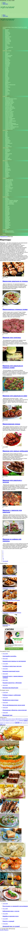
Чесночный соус (9, 187)
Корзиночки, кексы (9, 203)
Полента (7, 94)
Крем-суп (7, 34)
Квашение (7, 158)
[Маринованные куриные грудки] (11, 304)
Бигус (6, 57)
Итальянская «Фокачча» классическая (12, 612)
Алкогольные (8, 146)
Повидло (7, 151)
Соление (7, 154)
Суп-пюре (7, 43)
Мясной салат (8, 104)
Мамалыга (7, 82)
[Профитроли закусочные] (10, 586)
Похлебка (7, 39)
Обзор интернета (9, 230)
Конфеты (7, 166)
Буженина (7, 62)
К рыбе (7, 194)
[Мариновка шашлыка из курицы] (13, 276)
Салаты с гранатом (10, 127)
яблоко (4, 724)
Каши (6, 75)
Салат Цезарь (8, 122)
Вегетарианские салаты (11, 98)
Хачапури (7, 216)
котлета (26, 718)
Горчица (7, 189)
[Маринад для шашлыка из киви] (13, 390)
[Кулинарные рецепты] (7, 12)
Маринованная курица (11, 424)
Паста (6, 88)
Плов (6, 91)
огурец (18, 720)
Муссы (6, 171)
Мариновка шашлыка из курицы (15, 281)
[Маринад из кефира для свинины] (13, 534)
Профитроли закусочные (9, 588)
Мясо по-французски (10, 84)
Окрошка (7, 37)
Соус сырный (8, 182)
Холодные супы (9, 47)
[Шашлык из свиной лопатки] (9, 812)
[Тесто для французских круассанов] (10, 599)
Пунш (6, 131)
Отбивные (7, 87)
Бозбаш (7, 29)
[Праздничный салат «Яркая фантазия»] (12, 769)
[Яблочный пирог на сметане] (12, 740)
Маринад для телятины (12, 337)
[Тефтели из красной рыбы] (10, 900)
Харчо (6, 46)
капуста (20, 718)
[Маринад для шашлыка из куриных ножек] (13, 360)
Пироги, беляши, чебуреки (11, 200)
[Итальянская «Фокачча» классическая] (10, 611)
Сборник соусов (9, 179)
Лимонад (7, 141)
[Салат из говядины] (9, 827)
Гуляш (6, 67)
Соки (6, 144)
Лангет (6, 80)
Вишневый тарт (6, 625)
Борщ (6, 30)
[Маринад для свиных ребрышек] (12, 445)
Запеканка (7, 222)
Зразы (6, 72)
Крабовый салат (9, 103)
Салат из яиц (8, 110)
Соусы (4, 178)
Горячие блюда (7, 50)
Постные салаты (9, 113)
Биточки (7, 58)
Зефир (6, 164)
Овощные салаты (9, 111)
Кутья (6, 167)
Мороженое (8, 170)
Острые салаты (9, 112)
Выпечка (5, 196)
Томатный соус (9, 185)
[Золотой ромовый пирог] (12, 783)
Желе (6, 163)
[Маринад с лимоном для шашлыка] (12, 505)
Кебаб (6, 76)
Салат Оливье (8, 117)
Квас (6, 134)
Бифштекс (7, 60)
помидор (7, 722)
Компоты (7, 139)
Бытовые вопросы (9, 232)
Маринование (8, 153)
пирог (26, 720)
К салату (7, 195)
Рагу (6, 95)
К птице (7, 193)
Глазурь (7, 226)
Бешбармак (8, 56)
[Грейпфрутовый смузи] (10, 885)
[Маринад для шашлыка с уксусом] (13, 475)
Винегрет (7, 97)
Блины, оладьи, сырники (11, 201)
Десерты (5, 160)
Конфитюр (7, 150)
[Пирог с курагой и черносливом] (10, 842)
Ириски (7, 165)
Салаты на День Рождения (11, 124)
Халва (6, 177)
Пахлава (7, 212)
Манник (7, 221)
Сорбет (7, 174)
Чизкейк (7, 218)
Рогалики (7, 208)
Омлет (6, 85)
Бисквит (7, 211)
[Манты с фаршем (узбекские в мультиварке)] (12, 856)
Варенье (7, 149)
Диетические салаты (10, 108)
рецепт (13, 722)
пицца (4, 722)
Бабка (6, 54)
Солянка (7, 42)
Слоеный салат (9, 129)
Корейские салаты (9, 102)
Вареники (7, 63)
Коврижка (7, 227)
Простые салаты (9, 115)
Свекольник (8, 41)
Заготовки (5, 147)
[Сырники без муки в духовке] (12, 798)
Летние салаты (8, 109)
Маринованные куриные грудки (15, 309)
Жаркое (7, 70)
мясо (15, 720)
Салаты (5, 96)
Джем (6, 157)
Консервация (8, 159)
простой (10, 722)
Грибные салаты (9, 101)
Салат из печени (9, 116)
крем (1, 720)
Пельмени (7, 90)
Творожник (7, 225)
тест (27, 722)
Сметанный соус (9, 180)
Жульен (7, 71)
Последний (5, 561)
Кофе (6, 133)
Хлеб (6, 205)
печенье (21, 720)
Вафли (7, 198)
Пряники (7, 214)
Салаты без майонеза (10, 123)
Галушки (7, 64)
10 (3, 558)
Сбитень (7, 137)
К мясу (6, 192)
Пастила (7, 172)
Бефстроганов (8, 55)
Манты (6, 83)
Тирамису (7, 175)
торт (1, 724)
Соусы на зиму (8, 184)
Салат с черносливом (10, 120)
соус (21, 722)
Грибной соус (8, 191)
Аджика (7, 156)
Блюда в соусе (8, 188)
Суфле (7, 228)
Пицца (6, 215)
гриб (7, 718)
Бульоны (7, 32)
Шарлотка (7, 220)
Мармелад (7, 168)
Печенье (7, 206)
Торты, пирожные (9, 202)
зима (16, 718)
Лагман (7, 35)
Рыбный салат (8, 105)
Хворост (7, 207)
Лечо (6, 152)
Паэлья (7, 89)
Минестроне (8, 36)
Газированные (8, 143)
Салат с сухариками (10, 118)
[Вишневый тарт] (10, 623)
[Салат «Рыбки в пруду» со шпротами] (9, 754)
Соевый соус (8, 181)
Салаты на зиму (9, 125)
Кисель (7, 138)
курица (7, 720)
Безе (6, 161)
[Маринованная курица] (12, 418)
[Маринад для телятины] (13, 332)
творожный (24, 722)
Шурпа (6, 48)
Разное (5, 229)
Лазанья (7, 78)
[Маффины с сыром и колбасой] (10, 871)
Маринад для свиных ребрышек (15, 451)
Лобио (6, 81)
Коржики (7, 199)
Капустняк (7, 33)
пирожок (1, 722)
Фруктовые (8, 140)
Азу (6, 51)
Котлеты (7, 77)
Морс (6, 136)
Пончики (7, 223)
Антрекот (7, 53)
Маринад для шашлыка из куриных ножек (13, 366)
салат (17, 722)
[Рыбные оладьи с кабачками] (10, 574)
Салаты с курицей (9, 106)
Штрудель (7, 219)
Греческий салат (9, 99)
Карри (6, 74)
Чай (6, 132)
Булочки (7, 209)
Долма (6, 68)
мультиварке (11, 720)
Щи (6, 49)
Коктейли (7, 145)
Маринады (7, 186)
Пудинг (7, 173)
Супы (4, 28)
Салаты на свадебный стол (11, 126)
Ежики (6, 69)
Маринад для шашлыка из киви (15, 396)
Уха (6, 44)
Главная (2, 236)
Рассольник (8, 40)
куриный (3, 720)
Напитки (5, 130)
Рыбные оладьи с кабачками (9, 575)
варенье (3, 718)
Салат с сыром (8, 119)
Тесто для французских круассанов (11, 600)
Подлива (7, 92)
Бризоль (7, 61)
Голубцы (7, 65)
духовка (9, 718)
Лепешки (7, 213)
